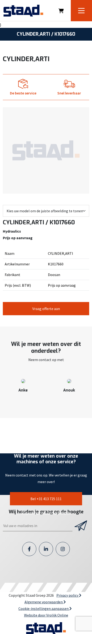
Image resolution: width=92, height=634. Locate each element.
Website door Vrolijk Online (46, 615)
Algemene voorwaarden (44, 602)
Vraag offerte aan (46, 308)
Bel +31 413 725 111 (46, 498)
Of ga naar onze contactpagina (46, 512)
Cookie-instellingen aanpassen (43, 608)
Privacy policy (67, 595)
